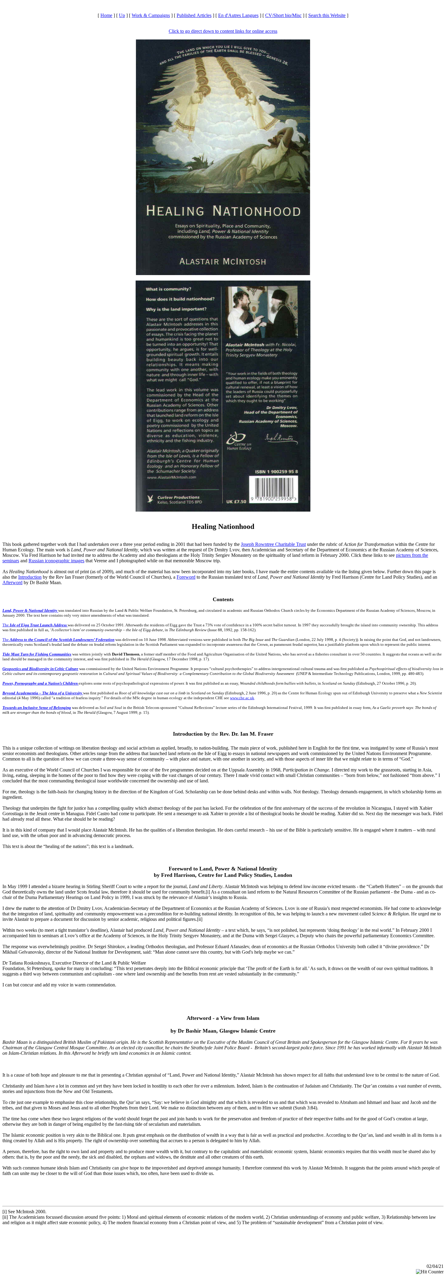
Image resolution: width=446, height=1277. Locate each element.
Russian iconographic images (56, 560)
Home (106, 15)
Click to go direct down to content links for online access (223, 31)
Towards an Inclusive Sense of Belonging (36, 707)
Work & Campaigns (151, 15)
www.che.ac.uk (242, 698)
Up (122, 15)
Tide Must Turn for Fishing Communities (36, 654)
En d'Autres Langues (238, 15)
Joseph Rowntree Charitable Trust (273, 544)
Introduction (30, 577)
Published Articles (194, 15)
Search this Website (327, 15)
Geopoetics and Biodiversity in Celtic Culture (40, 668)
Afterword (12, 582)
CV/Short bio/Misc (283, 15)
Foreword (186, 577)
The (34, 625)
